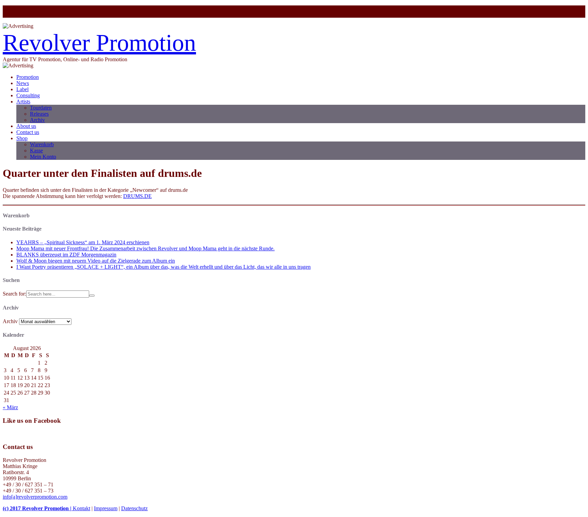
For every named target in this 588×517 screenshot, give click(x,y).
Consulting (28, 95)
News (22, 83)
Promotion (27, 77)
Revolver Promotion (99, 43)
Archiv (37, 120)
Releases (39, 114)
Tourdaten (41, 108)
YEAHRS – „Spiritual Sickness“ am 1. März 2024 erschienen (82, 242)
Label (22, 89)
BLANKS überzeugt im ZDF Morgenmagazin (66, 254)
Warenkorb (42, 144)
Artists (23, 101)
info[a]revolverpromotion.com (35, 497)
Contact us (27, 132)
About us (26, 126)
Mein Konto (43, 157)
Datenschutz (134, 508)
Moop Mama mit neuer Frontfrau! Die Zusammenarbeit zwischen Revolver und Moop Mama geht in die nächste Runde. (145, 248)
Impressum (105, 508)
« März (10, 407)
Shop (22, 138)
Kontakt (81, 508)
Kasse (36, 150)
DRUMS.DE (137, 196)
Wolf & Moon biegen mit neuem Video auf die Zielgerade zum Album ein (95, 261)
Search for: (14, 294)
